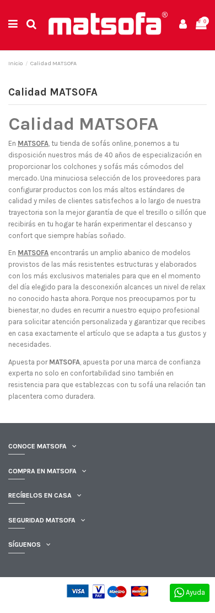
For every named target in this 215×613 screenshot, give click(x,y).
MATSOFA (33, 143)
